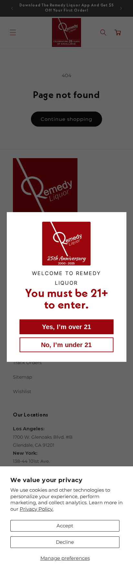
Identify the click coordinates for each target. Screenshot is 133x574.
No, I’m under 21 (66, 344)
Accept (64, 526)
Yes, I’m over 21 (66, 326)
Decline (65, 542)
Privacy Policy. (36, 509)
